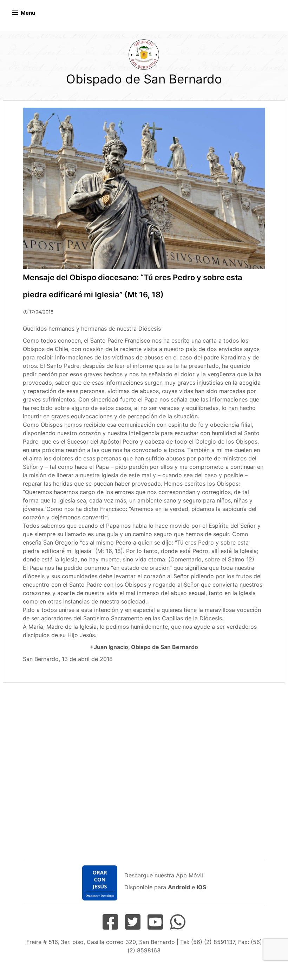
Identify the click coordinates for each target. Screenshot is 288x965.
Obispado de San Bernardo (144, 79)
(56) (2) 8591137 (213, 941)
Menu (28, 12)
